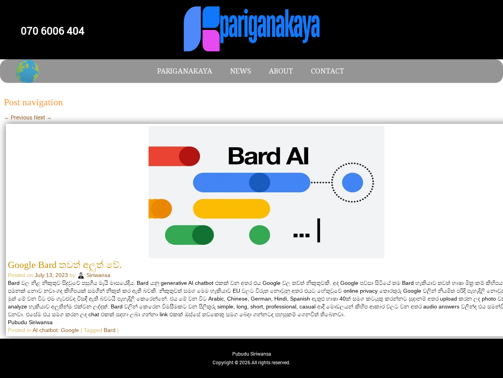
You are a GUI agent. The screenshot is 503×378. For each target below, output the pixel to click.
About (281, 71)
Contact (327, 71)
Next (43, 117)
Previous (18, 117)
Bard (110, 330)
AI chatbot (45, 330)
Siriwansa (98, 275)
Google (70, 330)
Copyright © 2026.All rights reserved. (251, 362)
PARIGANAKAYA (184, 71)
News (240, 71)
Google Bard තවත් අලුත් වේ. (65, 265)
